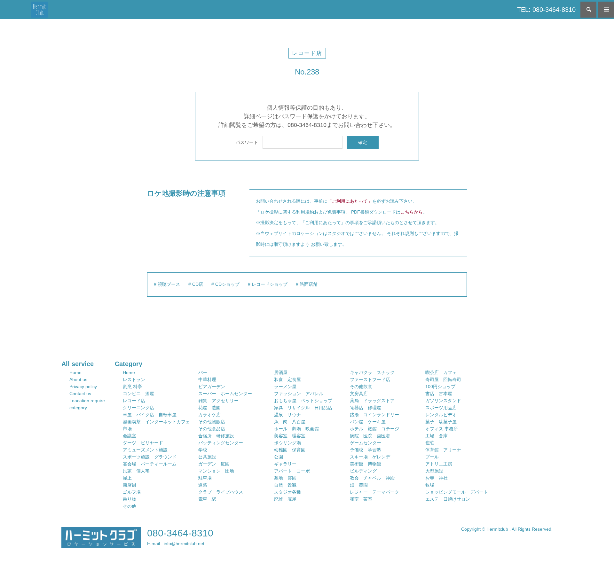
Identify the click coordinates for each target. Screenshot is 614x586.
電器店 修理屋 (365, 407)
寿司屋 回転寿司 (443, 379)
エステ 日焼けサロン (447, 499)
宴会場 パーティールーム (150, 463)
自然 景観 (285, 485)
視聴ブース (169, 284)
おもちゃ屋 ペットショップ (303, 400)
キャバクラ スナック (372, 372)
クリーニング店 (138, 407)
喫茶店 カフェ (441, 372)
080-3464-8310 (180, 533)
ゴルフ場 (132, 492)
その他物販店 (211, 421)
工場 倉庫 (436, 435)
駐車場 (205, 478)
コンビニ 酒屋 (138, 393)
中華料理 (207, 379)
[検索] (588, 10)
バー (202, 372)
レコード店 (307, 53)
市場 (127, 428)
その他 (129, 506)
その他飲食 (361, 386)
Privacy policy (83, 386)
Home (75, 372)
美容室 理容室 (289, 435)
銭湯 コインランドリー (374, 414)
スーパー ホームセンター (225, 393)
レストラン (134, 379)
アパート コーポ (292, 470)
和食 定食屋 (287, 379)
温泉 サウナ (287, 414)
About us (78, 379)
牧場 (429, 485)
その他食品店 (211, 428)
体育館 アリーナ (443, 449)
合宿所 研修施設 (216, 435)
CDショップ (227, 284)
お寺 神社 (436, 478)
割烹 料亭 (132, 386)
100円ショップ (440, 386)
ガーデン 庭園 (214, 463)
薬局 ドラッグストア (372, 400)
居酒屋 (280, 372)
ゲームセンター (365, 442)
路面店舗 (309, 284)
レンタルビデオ (441, 414)
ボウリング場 (287, 442)
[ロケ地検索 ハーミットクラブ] (39, 10)
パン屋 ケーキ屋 (368, 421)
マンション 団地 (216, 470)
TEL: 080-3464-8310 (546, 9)
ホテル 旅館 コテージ (374, 428)
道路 (202, 485)
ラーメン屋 (285, 386)
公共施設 (207, 456)
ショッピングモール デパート (456, 492)
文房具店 (359, 393)
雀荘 (429, 442)
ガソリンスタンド (443, 400)
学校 (202, 449)
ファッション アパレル (298, 393)
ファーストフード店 (370, 379)
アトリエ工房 (438, 463)
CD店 (197, 284)
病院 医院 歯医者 (370, 435)
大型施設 (434, 470)
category (78, 407)
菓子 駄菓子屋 (441, 421)
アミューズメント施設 (145, 449)
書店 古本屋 (438, 393)
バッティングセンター (220, 442)
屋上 (127, 478)
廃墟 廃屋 (285, 499)
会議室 (129, 435)
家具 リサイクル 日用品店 (303, 407)
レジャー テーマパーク (374, 492)
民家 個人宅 (136, 470)
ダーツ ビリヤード (143, 442)
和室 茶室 (361, 499)
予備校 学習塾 (365, 449)
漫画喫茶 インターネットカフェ (156, 421)
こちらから (411, 212)
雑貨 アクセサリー (218, 400)
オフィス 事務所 (441, 428)
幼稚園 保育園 (289, 449)
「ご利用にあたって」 (349, 201)
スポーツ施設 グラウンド (150, 456)
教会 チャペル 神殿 (372, 478)
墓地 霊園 (285, 478)
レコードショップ (269, 284)
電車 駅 (207, 499)
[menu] (606, 10)
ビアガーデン (211, 386)
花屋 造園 (209, 407)
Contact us (80, 393)
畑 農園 (359, 485)
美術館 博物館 (365, 463)
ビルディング (363, 470)
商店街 (129, 485)
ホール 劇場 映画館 (296, 428)
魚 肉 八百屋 (289, 421)
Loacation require (87, 400)
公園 (278, 456)
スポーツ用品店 (441, 407)
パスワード (247, 142)
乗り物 (129, 499)
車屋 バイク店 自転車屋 (150, 414)
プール (432, 456)
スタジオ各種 (287, 492)
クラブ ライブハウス (220, 492)
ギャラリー (285, 463)
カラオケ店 (209, 414)
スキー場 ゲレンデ (370, 456)
